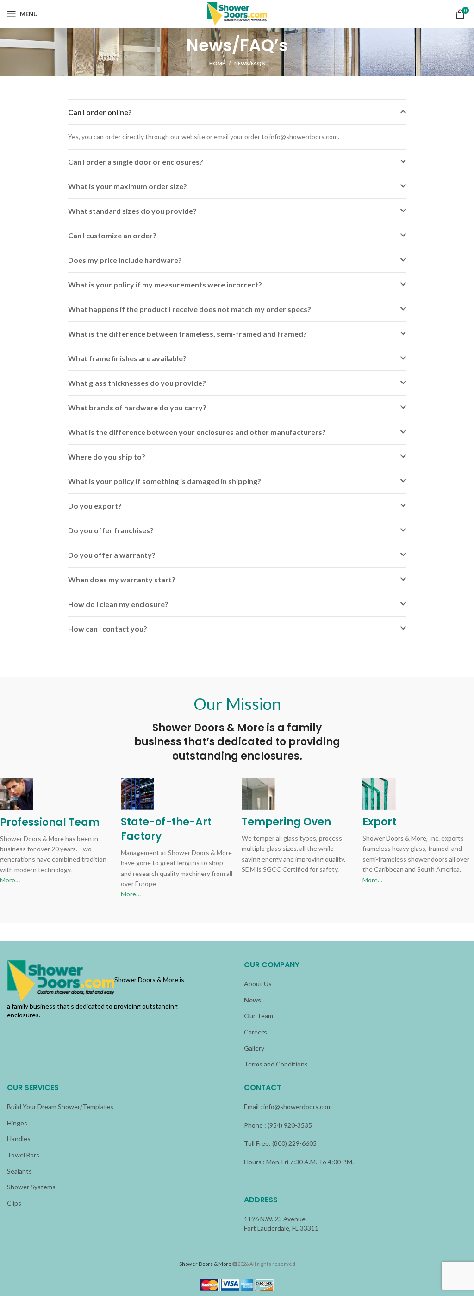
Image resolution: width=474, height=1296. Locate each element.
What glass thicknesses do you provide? (137, 382)
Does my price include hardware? (125, 259)
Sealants (19, 1171)
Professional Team (50, 822)
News (252, 1000)
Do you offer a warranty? (112, 554)
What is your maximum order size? (127, 186)
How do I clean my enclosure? (118, 604)
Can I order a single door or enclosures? (135, 161)
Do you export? (95, 505)
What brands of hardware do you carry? (137, 407)
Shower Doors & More (205, 1264)
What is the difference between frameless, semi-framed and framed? (187, 333)
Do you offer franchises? (111, 530)
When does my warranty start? (121, 579)
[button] (237, 112)
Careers (255, 1032)
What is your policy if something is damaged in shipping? (164, 481)
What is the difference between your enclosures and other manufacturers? (197, 432)
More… (10, 880)
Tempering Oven (286, 822)
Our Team (258, 1016)
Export (379, 822)
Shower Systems (31, 1187)
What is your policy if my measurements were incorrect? (165, 284)
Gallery (254, 1048)
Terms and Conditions (276, 1064)
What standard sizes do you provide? (132, 210)
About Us (258, 984)
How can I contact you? (107, 628)
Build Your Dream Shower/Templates (60, 1107)
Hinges (17, 1123)
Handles (19, 1139)
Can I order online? (100, 112)
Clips (14, 1203)
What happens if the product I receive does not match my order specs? (189, 309)
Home (217, 63)
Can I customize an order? (112, 235)
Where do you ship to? (106, 456)
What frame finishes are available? (127, 358)
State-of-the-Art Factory (166, 829)
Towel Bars (23, 1155)
